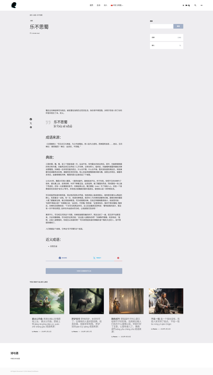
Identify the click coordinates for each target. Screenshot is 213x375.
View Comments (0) (84, 271)
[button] (186, 5)
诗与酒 (14, 353)
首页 (31, 15)
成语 (34, 15)
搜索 (151, 21)
